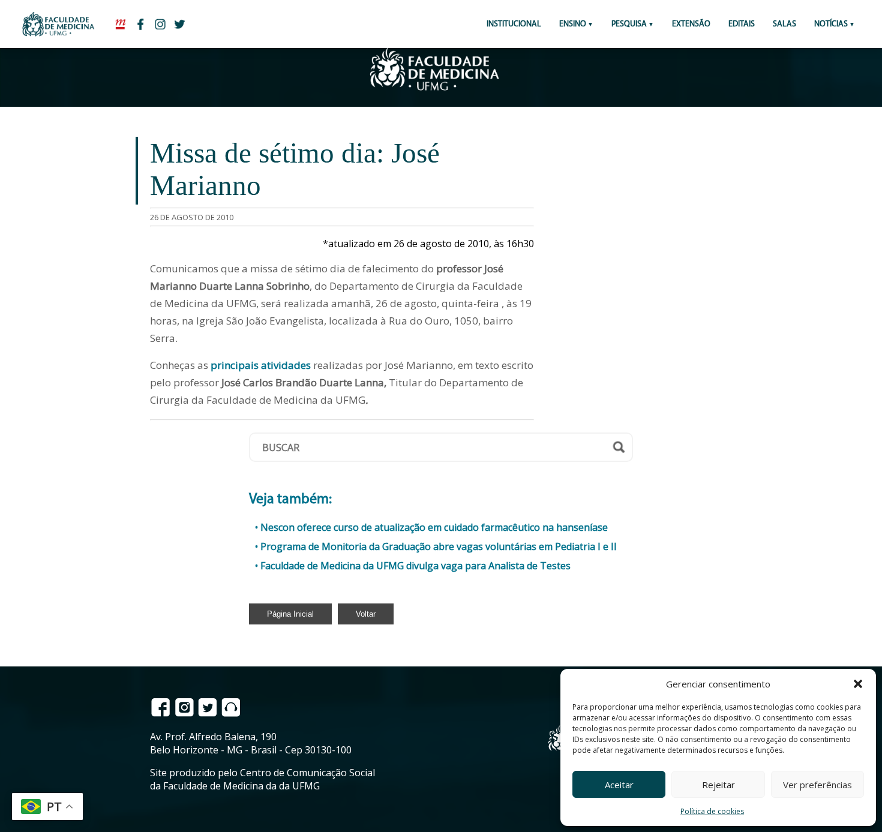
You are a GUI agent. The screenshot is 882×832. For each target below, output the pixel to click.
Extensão (691, 24)
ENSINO (572, 24)
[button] (858, 684)
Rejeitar (718, 785)
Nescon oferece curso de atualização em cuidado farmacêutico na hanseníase (434, 527)
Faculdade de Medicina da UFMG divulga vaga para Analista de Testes (415, 565)
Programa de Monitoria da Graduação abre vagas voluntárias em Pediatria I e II (438, 546)
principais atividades (262, 365)
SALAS (784, 24)
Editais (741, 24)
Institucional (514, 24)
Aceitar (619, 785)
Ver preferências (817, 785)
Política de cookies (712, 811)
